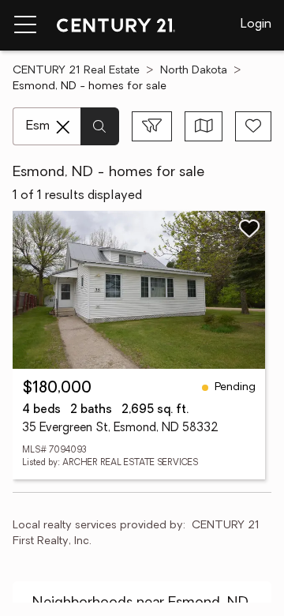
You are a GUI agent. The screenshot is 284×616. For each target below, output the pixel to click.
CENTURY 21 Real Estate (76, 71)
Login (256, 24)
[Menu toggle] (25, 25)
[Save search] (253, 126)
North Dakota (193, 71)
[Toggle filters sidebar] (152, 126)
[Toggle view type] (204, 126)
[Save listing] (249, 228)
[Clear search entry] (63, 127)
